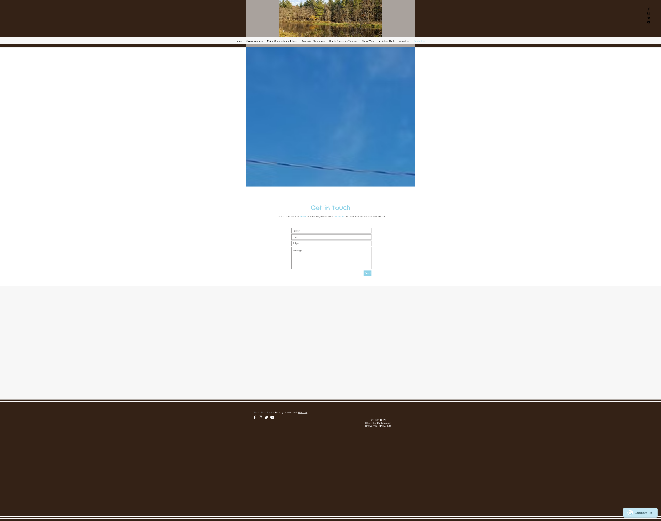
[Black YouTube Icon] (649, 22)
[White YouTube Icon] (272, 417)
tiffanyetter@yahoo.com (320, 216)
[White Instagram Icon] (260, 417)
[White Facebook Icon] (254, 417)
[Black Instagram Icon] (649, 13)
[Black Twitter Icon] (649, 18)
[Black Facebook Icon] (649, 9)
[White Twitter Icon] (266, 417)
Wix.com (302, 412)
